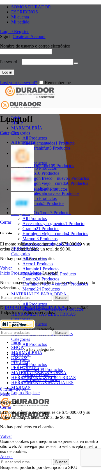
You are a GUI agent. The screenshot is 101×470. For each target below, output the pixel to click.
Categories (20, 133)
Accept (6, 456)
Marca (36, 273)
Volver (6, 268)
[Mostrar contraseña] (76, 63)
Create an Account (29, 36)
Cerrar (5, 222)
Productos (20, 273)
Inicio (5, 273)
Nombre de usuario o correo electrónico (37, 46)
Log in (7, 72)
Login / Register (25, 392)
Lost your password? (18, 82)
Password (10, 61)
